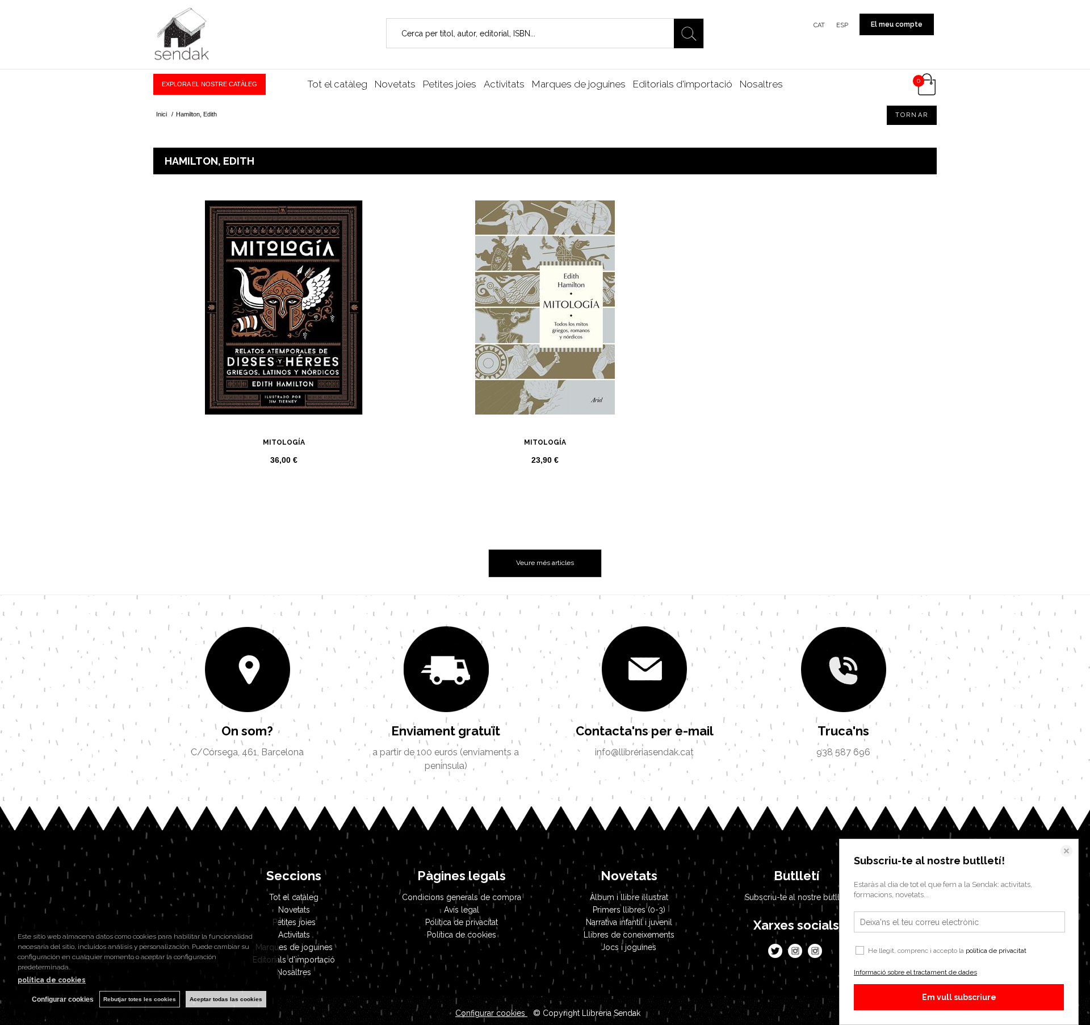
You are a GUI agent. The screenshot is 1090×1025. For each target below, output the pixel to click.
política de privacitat (996, 951)
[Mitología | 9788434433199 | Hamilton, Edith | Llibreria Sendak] (545, 307)
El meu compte (897, 24)
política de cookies (52, 980)
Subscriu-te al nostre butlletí (796, 897)
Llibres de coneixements (629, 934)
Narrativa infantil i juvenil (629, 922)
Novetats (395, 84)
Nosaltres (761, 84)
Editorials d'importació (682, 84)
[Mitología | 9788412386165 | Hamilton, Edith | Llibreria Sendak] (284, 307)
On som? (247, 730)
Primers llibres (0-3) (629, 909)
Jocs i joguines (628, 947)
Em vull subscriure (959, 997)
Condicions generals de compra (461, 897)
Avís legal (461, 909)
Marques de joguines (579, 84)
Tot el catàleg (337, 84)
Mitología (284, 442)
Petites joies (449, 84)
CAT (819, 25)
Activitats (504, 84)
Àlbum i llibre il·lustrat (629, 897)
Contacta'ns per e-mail (645, 730)
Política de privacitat (461, 922)
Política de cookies (461, 934)
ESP (842, 25)
